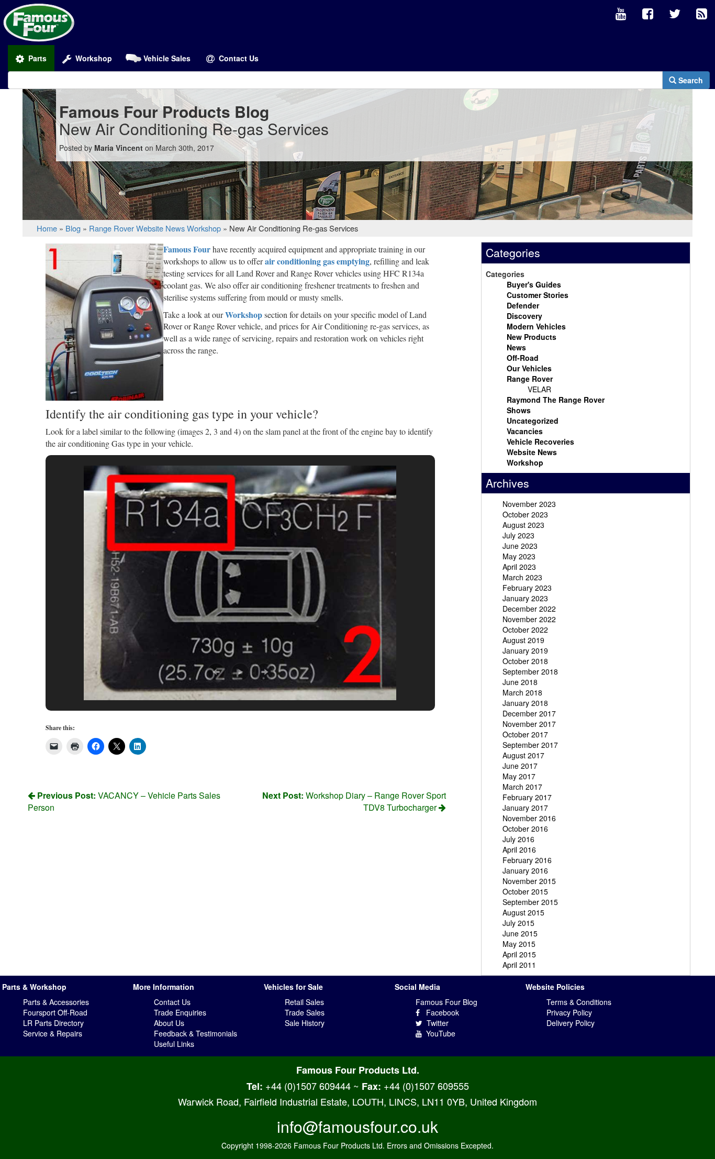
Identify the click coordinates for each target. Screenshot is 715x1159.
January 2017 (525, 807)
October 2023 (525, 514)
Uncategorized (532, 420)
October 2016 (525, 828)
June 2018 (520, 682)
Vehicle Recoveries (540, 441)
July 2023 (518, 535)
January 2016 (525, 870)
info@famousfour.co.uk (357, 1126)
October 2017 (525, 734)
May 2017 (518, 776)
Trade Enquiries (180, 1012)
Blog (73, 228)
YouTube (438, 1033)
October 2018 (525, 661)
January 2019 (525, 650)
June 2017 (520, 765)
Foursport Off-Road (55, 1012)
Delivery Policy (570, 1023)
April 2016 (519, 849)
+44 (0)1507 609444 (308, 1085)
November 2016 (529, 818)
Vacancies (525, 431)
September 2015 (530, 902)
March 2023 (522, 577)
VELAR (539, 389)
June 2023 (520, 545)
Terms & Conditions (578, 1002)
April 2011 (519, 964)
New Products (531, 337)
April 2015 (519, 954)
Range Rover (111, 228)
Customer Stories (537, 295)
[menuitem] (621, 14)
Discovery (524, 316)
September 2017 (530, 744)
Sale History (305, 1023)
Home (47, 228)
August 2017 (523, 755)
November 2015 (529, 881)
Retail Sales (304, 1002)
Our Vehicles (529, 368)
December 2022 (529, 608)
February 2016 (527, 860)
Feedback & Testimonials (195, 1033)
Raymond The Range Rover (556, 399)
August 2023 (523, 525)
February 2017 (527, 797)
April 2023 (519, 566)
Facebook (439, 1012)
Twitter (435, 1023)
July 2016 (518, 839)
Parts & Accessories (56, 1002)
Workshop (204, 228)
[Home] (39, 21)
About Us (169, 1023)
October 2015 (525, 891)
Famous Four (186, 249)
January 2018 (525, 703)
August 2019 (523, 640)
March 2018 (522, 692)
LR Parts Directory (53, 1023)
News (516, 347)
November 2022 (529, 619)
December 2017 (529, 713)
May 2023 (518, 556)
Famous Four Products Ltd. (357, 1070)
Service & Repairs (52, 1033)
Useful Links (174, 1044)
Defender (523, 305)
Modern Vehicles (536, 326)
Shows (519, 410)
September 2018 (530, 671)
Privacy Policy (569, 1012)
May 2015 (518, 944)
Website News (160, 228)
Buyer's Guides (534, 284)
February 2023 (527, 587)
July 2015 (518, 923)
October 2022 (525, 629)
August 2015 (523, 912)
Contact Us (172, 1002)
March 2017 (522, 786)
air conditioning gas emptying (316, 261)
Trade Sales (305, 1012)
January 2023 (525, 598)
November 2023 (529, 504)
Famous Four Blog (446, 1002)
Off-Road (523, 357)
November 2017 (529, 724)
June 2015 (520, 933)
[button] (216, 672)
